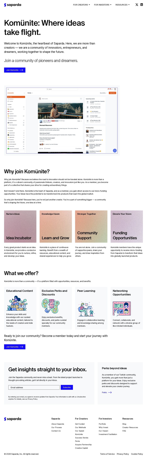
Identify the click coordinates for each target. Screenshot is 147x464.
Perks (104, 392)
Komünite (79, 434)
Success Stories (81, 438)
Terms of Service (107, 454)
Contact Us (56, 431)
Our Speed (79, 431)
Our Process (56, 427)
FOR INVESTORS (101, 5)
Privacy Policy (123, 454)
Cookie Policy (137, 454)
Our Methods (80, 427)
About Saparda (57, 424)
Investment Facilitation (108, 434)
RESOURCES (121, 5)
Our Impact (103, 431)
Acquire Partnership (83, 444)
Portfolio (102, 424)
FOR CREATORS (80, 5)
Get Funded (79, 424)
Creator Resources (130, 427)
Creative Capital (81, 448)
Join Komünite (12, 70)
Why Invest (103, 427)
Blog (124, 424)
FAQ (124, 431)
